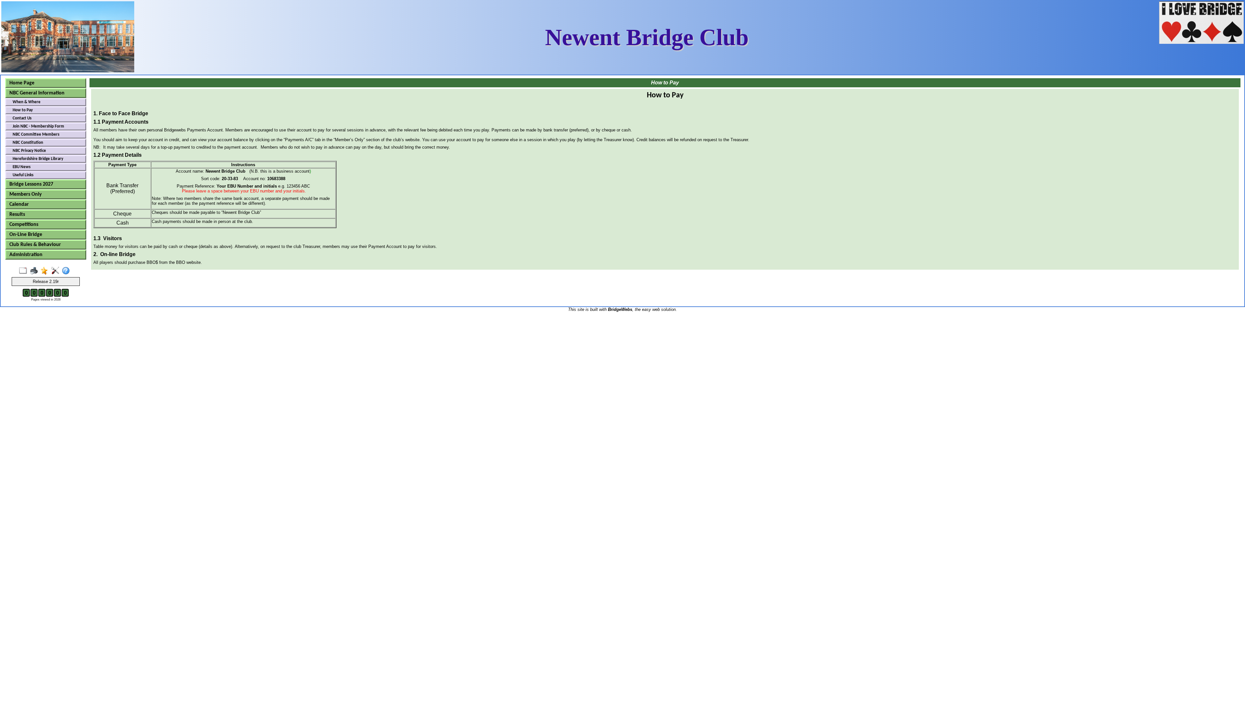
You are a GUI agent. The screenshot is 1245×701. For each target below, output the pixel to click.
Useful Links (23, 175)
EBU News (21, 167)
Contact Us (22, 118)
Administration (25, 254)
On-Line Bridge (25, 234)
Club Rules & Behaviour (35, 244)
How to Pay (23, 110)
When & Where (27, 102)
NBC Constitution (28, 143)
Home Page (21, 83)
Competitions (23, 224)
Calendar (19, 204)
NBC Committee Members (36, 134)
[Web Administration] (56, 271)
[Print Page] (35, 271)
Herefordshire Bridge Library (38, 159)
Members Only (25, 194)
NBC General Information (37, 93)
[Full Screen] (24, 271)
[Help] (67, 271)
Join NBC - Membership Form (38, 126)
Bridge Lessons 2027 (31, 184)
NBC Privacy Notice (29, 151)
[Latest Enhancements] (46, 271)
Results (17, 214)
